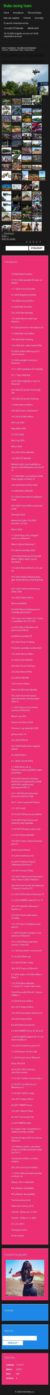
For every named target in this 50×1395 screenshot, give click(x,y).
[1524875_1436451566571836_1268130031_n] (6, 153)
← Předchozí (8, 233)
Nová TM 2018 (18, 1063)
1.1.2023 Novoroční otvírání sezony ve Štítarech (24, 709)
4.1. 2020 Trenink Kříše (22, 761)
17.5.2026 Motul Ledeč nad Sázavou (24, 320)
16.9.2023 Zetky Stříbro (22, 597)
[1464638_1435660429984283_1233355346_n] (27, 114)
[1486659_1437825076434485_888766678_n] (37, 114)
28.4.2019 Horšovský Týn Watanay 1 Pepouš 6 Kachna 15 (27, 887)
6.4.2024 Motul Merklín (22, 490)
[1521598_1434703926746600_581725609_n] (37, 138)
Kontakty (39, 18)
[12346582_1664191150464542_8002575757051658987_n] (37, 220)
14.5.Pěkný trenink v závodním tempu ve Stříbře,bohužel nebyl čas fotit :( (26, 1149)
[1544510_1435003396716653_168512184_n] (37, 161)
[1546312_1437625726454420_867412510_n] (6, 179)
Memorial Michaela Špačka (24, 689)
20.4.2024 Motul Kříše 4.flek (24, 485)
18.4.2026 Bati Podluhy (22, 339)
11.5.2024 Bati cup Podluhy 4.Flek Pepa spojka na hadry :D (27, 477)
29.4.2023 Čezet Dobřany (23, 665)
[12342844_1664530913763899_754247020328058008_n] (37, 200)
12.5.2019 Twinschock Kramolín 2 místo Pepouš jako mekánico (27, 878)
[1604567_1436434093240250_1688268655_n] (16, 189)
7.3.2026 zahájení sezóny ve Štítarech (24, 361)
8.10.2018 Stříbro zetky (22, 962)
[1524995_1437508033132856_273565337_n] (16, 153)
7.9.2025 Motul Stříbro (22, 404)
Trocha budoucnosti (21, 1200)
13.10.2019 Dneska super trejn (26, 829)
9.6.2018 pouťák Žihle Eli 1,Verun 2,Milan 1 (26, 994)
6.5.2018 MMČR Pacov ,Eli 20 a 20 (27, 1030)
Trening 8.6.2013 (19, 1229)
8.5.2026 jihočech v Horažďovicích (27, 327)
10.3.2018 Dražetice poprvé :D (25, 1045)
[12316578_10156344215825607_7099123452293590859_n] (27, 230)
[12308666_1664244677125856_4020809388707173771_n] (16, 210)
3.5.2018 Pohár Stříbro (22, 1001)
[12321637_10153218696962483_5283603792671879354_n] (27, 200)
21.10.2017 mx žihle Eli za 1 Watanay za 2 (24, 1086)
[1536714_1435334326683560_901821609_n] (27, 161)
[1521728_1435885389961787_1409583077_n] (6, 146)
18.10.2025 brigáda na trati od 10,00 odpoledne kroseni (21, 35)
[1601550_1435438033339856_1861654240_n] (6, 189)
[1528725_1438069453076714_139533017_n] (6, 161)
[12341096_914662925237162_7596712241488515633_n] (37, 104)
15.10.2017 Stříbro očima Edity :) (26, 1078)
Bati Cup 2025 (17, 440)
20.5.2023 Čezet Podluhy (23, 642)
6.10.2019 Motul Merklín (22, 835)
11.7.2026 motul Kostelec (23, 288)
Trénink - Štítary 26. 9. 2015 (24, 1212)
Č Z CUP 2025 (17, 434)
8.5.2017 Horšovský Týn (22, 1117)
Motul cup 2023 (18, 716)
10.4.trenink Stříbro (20, 683)
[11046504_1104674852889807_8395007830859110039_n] (35, 189)
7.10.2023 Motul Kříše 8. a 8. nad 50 (26, 569)
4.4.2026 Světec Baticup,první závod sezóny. (25, 353)
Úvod (6, 12)
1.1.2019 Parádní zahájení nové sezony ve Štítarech (26, 934)
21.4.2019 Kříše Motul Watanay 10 (27, 894)
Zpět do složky (8, 239)
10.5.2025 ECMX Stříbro (22, 416)
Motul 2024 (16, 529)
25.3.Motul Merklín (20, 677)
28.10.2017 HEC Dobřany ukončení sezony (23, 1071)
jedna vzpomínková (20, 849)
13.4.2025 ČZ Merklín (13, 28)
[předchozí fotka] (6, 79)
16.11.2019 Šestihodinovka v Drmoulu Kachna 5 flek (24, 795)
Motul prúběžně (19, 603)
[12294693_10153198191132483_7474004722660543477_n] (6, 200)
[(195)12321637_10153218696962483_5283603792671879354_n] (6, 220)
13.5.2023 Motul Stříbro (22, 654)
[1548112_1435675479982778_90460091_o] (25, 179)
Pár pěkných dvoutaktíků (23, 1194)
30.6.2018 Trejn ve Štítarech (24, 968)
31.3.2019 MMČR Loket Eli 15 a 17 (27, 900)
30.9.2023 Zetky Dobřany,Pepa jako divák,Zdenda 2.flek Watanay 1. (27, 579)
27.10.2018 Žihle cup (21, 956)
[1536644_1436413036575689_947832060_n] (16, 161)
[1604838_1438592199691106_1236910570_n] (27, 189)
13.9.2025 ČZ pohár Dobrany (25, 398)
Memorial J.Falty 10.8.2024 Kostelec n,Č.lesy (23, 522)
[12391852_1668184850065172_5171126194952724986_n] (27, 104)
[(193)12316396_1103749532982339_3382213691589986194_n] (27, 210)
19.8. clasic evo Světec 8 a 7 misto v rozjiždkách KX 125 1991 (27, 620)
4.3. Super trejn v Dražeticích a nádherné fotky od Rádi (26, 1130)
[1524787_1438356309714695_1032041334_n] (37, 146)
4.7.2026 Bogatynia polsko (23, 294)
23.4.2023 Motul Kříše (21, 671)
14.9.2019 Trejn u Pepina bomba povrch (26, 842)
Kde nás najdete (11, 18)
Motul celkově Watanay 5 (23, 544)
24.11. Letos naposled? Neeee (25, 802)
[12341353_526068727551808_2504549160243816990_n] (16, 220)
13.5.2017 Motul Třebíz (22, 1111)
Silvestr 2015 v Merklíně (22, 1182)
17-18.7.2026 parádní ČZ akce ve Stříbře (26, 281)
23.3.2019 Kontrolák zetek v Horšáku (24, 916)
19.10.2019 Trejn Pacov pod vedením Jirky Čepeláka (24, 821)
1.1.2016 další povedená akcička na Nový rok (26, 1175)
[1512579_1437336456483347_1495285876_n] (37, 131)
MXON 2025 (33, 28)
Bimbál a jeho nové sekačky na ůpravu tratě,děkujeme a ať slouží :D (27, 467)
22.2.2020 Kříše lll (19, 740)
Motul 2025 (16, 446)
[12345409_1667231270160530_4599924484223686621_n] (6, 114)
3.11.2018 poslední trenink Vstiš (26, 950)
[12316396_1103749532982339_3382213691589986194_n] (16, 200)
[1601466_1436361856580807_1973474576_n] (42, 179)
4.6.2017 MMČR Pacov (21, 1105)
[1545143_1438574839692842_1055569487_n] (27, 169)
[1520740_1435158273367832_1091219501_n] (16, 138)
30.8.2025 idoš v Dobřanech (24, 410)
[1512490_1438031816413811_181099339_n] (16, 131)
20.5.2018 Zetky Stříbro (22, 1007)
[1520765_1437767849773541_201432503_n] (27, 138)
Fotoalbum (18, 12)
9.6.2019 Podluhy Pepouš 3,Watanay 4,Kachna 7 (23, 863)
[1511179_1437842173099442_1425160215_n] (27, 121)
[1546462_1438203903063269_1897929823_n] (16, 179)
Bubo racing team (18, 5)
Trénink (27, 18)
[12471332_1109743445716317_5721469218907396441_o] (6, 131)
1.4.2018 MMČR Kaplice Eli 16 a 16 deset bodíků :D (27, 1038)
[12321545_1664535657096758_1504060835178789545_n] (37, 210)
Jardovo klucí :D (18, 734)
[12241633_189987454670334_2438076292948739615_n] (27, 131)
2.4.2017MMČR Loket (21, 1123)
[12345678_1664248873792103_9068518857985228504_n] (27, 220)
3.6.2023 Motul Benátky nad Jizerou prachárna (24, 629)
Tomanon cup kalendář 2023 (25, 728)
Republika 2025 (18, 428)
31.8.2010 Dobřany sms (22, 855)
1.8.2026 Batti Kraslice (21, 274)
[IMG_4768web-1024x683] (6, 230)
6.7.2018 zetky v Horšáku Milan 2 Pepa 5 (26, 976)
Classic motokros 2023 (22, 722)
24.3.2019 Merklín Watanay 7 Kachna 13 (25, 908)
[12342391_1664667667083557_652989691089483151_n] (16, 230)
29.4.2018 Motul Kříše (21, 1019)
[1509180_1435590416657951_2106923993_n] (6, 121)
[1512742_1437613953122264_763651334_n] (6, 138)
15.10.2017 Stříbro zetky (22, 1093)
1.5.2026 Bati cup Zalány (22, 333)
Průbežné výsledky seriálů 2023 (26, 648)
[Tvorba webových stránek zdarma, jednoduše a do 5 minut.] (34, 1392)
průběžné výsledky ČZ (21, 636)
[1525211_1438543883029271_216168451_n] (27, 153)
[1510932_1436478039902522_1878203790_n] (16, 121)
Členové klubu (34, 12)
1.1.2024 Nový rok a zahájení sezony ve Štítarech (24, 537)
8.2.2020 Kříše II (18, 755)
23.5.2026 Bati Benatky (22, 312)
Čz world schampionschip (16, 23)
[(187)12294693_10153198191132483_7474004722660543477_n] (6, 210)
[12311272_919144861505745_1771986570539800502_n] (37, 230)
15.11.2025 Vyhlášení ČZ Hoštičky (27, 369)
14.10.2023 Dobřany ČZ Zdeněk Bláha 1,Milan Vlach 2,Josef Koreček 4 (26, 559)
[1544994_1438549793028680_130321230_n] (16, 169)
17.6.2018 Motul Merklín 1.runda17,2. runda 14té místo (26, 985)
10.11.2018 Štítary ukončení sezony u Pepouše (24, 943)
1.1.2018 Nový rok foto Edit (24, 1051)
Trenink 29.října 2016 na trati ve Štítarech (26, 1139)
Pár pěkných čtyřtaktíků (26, 48)
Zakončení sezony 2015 (22, 1206)
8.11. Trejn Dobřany (20, 375)
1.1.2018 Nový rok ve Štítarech (25, 1057)
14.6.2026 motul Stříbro (22, 300)
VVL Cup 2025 (17, 422)
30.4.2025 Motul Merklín (22, 452)
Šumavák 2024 (18, 514)
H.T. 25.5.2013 (17, 1223)
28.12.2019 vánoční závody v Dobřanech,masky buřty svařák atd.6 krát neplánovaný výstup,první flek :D (26, 783)
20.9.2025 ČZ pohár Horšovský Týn (25, 391)
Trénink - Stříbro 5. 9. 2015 (23, 1218)
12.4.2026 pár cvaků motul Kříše (26, 345)
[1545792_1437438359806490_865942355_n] (37, 169)
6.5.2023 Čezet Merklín (22, 660)
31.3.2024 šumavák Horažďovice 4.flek (26, 498)
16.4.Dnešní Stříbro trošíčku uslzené (24, 1160)
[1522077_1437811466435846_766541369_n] (27, 146)
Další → (5, 236)
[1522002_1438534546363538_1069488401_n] (16, 146)
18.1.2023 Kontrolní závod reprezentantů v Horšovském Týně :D (25, 698)
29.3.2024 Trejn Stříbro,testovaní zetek (27, 507)
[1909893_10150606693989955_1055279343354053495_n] (16, 114)
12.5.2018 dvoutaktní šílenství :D (26, 1013)
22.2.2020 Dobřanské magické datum (25, 747)
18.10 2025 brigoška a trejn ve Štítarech (25, 382)
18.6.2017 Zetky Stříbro (22, 1099)
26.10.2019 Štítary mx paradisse (26, 814)
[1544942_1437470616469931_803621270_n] (6, 169)
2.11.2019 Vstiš (18, 808)
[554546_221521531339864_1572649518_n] (6, 104)
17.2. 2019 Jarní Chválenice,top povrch (26, 925)
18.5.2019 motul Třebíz (22, 870)
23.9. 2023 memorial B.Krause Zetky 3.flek (25, 590)
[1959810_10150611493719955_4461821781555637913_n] (37, 121)
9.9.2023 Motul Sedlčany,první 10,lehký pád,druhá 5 (25, 611)
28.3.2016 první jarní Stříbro (24, 1167)
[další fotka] (44, 79)
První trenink (17, 1235)
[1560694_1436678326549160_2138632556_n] (33, 179)
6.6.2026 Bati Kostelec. (22, 306)
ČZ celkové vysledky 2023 (23, 550)
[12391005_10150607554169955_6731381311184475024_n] (16, 104)
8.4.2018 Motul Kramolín (23, 1025)
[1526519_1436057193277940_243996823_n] (37, 153)
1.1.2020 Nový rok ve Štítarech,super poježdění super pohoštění (26, 770)
